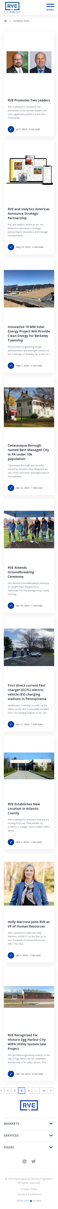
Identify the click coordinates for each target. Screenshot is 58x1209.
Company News (21, 20)
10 (43, 1090)
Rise (39, 1200)
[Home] (5, 20)
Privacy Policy (29, 1189)
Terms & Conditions (29, 1194)
